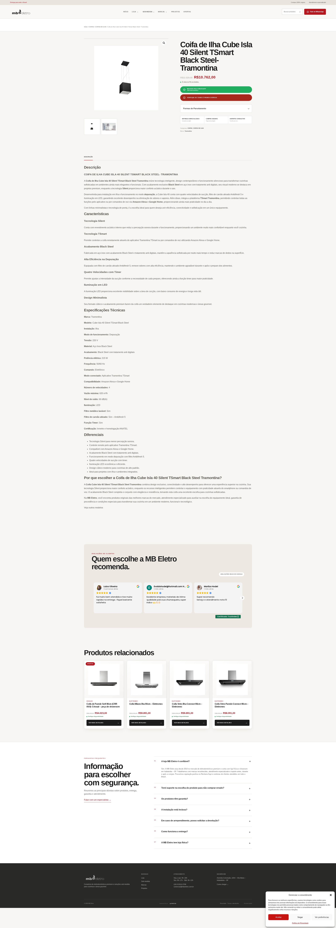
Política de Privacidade (300, 923)
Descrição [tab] (88, 157)
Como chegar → (223, 884)
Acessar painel (248, 903)
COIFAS (91, 27)
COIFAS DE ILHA (100, 27)
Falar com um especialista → (97, 800)
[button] (330, 895)
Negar (300, 917)
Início (125, 11)
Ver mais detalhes (96, 722)
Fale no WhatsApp (317, 12)
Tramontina (188, 131)
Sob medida (148, 11)
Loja (134, 11)
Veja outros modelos (93, 508)
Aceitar (278, 917)
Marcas (161, 11)
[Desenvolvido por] (173, 903)
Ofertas (187, 11)
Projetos (175, 11)
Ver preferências (322, 917)
